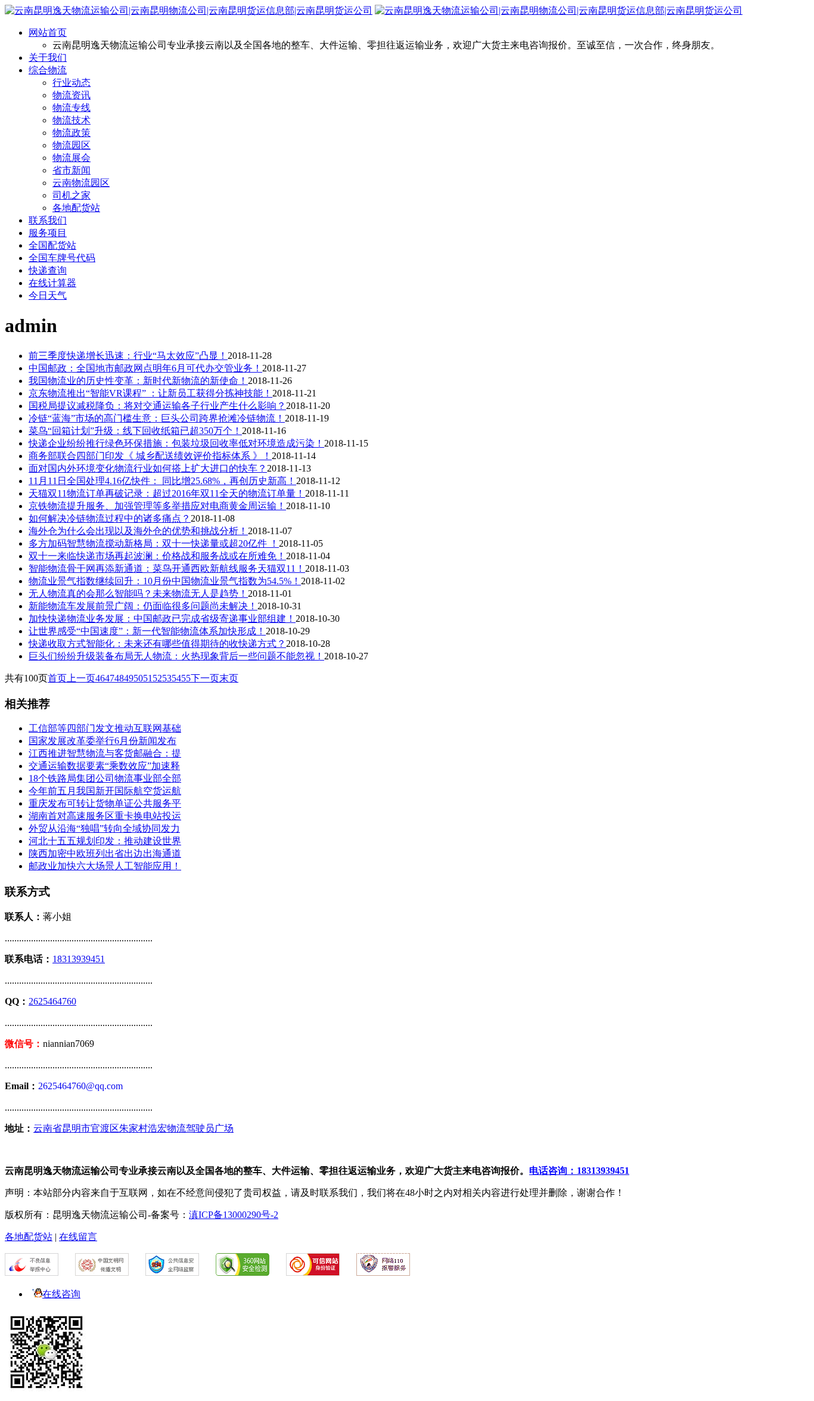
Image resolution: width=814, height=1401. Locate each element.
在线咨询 (61, 1294)
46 (100, 678)
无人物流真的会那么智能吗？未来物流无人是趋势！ (138, 593)
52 (157, 678)
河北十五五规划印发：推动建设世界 (105, 841)
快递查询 (48, 270)
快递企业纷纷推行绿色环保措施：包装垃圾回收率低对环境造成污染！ (176, 443)
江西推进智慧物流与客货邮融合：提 (105, 753)
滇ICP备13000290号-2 (233, 1215)
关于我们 (48, 57)
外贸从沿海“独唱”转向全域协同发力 (104, 828)
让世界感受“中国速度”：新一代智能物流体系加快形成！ (147, 631)
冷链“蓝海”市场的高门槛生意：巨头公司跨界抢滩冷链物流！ (157, 418)
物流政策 (71, 133)
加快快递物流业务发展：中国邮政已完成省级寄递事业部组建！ (162, 618)
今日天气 (48, 295)
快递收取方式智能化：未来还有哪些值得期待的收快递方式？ (157, 643)
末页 (228, 678)
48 (119, 678)
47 (109, 678)
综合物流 (48, 70)
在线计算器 (52, 283)
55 (186, 678)
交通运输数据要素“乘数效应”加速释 (104, 766)
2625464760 (52, 1001)
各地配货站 (76, 208)
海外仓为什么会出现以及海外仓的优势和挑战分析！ (138, 531)
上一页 (81, 678)
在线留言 (78, 1237)
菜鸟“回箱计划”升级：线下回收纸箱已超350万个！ (135, 431)
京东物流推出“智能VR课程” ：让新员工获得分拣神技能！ (150, 393)
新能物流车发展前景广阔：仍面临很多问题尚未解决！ (143, 606)
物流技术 (71, 120)
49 (128, 678)
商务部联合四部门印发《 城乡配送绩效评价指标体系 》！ (150, 456)
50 (138, 678)
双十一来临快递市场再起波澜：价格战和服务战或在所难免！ (157, 556)
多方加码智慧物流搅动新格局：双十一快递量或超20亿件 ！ (154, 543)
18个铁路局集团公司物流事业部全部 (105, 778)
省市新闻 (71, 170)
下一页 (205, 678)
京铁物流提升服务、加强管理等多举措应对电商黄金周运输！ (157, 506)
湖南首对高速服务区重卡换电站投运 (105, 816)
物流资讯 (71, 95)
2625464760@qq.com (80, 1086)
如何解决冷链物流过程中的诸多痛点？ (110, 518)
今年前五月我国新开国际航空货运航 (105, 791)
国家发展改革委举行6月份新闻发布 (102, 741)
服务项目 (48, 233)
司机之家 (71, 195)
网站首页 (48, 32)
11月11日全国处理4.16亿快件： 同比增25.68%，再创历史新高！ (162, 481)
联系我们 (48, 220)
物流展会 (71, 158)
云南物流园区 (81, 183)
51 (148, 678)
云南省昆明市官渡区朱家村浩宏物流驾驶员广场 (133, 1128)
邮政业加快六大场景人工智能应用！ (105, 866)
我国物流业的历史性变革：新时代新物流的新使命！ (138, 381)
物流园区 (71, 145)
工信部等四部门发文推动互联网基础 (105, 728)
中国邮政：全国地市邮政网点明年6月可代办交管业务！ (145, 368)
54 (176, 678)
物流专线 (71, 108)
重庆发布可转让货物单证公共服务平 (105, 803)
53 (167, 678)
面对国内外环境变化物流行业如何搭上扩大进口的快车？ (148, 468)
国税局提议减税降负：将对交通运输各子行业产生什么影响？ (157, 406)
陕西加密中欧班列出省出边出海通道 (105, 853)
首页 (57, 678)
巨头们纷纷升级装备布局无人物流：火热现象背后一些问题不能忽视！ (176, 656)
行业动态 (71, 83)
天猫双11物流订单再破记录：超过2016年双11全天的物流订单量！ (167, 493)
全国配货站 (52, 245)
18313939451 (78, 959)
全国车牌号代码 (62, 258)
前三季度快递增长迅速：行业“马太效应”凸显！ (128, 356)
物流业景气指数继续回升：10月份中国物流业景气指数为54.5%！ (165, 581)
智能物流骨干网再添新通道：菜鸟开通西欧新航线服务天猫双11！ (167, 568)
